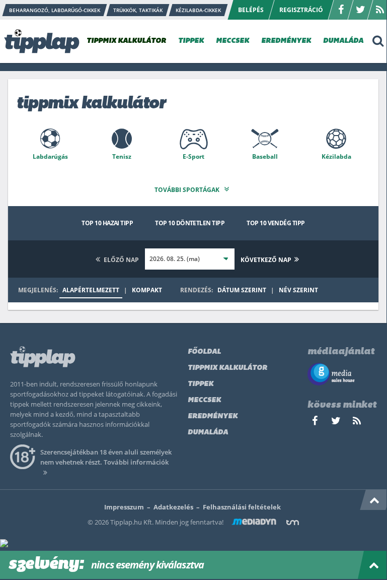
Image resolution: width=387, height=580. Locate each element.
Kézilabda (336, 156)
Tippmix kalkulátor (227, 368)
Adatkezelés (173, 506)
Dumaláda (208, 432)
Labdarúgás (50, 156)
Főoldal (204, 352)
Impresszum (124, 506)
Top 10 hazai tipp (107, 223)
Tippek (200, 384)
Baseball (265, 156)
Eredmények (213, 416)
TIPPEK (191, 41)
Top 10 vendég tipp (275, 223)
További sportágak (187, 189)
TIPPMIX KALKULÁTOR (126, 41)
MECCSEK (232, 41)
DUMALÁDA (343, 41)
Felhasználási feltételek (242, 506)
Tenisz (121, 156)
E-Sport (193, 156)
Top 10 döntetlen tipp (189, 223)
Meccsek (204, 400)
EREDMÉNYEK (286, 41)
